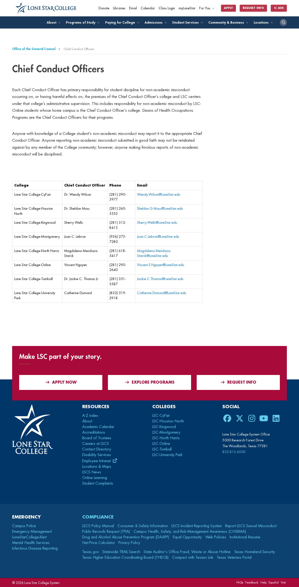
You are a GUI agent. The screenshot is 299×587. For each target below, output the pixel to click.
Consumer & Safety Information (142, 526)
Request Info (253, 8)
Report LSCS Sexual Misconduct (251, 526)
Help (263, 582)
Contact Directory (96, 449)
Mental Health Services (31, 543)
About (52, 22)
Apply (228, 8)
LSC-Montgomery (166, 432)
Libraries (119, 8)
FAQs (239, 582)
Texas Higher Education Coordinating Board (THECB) (125, 557)
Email (133, 8)
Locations (262, 22)
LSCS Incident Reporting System (196, 526)
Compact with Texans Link (192, 557)
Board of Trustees (96, 438)
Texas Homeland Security (254, 552)
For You (205, 8)
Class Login (167, 8)
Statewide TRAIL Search (121, 552)
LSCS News (91, 472)
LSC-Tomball (162, 449)
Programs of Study (81, 22)
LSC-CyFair (161, 416)
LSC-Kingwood (164, 427)
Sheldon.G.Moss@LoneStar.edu (160, 208)
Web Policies (215, 537)
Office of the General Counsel (33, 48)
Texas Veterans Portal (234, 557)
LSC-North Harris (166, 438)
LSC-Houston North (168, 421)
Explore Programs (153, 382)
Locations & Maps (96, 466)
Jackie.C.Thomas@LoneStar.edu (160, 279)
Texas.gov (90, 552)
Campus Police (24, 526)
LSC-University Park (167, 455)
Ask (280, 8)
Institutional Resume (245, 537)
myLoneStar (187, 8)
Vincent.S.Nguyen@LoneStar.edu (160, 265)
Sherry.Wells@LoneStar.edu (157, 222)
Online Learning (94, 478)
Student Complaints (97, 483)
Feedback (251, 582)
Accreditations (93, 432)
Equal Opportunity (187, 537)
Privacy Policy (129, 543)
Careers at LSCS (95, 444)
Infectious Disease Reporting (35, 548)
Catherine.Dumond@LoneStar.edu (161, 293)
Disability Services (96, 455)
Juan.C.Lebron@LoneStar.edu (158, 236)
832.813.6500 (233, 452)
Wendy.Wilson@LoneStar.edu (158, 194)
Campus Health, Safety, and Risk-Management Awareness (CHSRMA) (190, 531)
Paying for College (120, 22)
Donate (104, 8)
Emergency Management (32, 531)
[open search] (283, 22)
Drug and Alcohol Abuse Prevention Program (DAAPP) (125, 537)
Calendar (148, 8)
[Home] (46, 8)
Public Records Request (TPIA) (106, 531)
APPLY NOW (64, 382)
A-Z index (90, 416)
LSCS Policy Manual (98, 526)
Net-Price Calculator (98, 543)
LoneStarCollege (29, 537)
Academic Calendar (98, 427)
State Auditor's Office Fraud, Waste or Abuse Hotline (187, 552)
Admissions (154, 22)
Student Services (186, 22)
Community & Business (226, 22)
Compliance (98, 517)
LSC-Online (161, 444)
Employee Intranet (97, 461)
